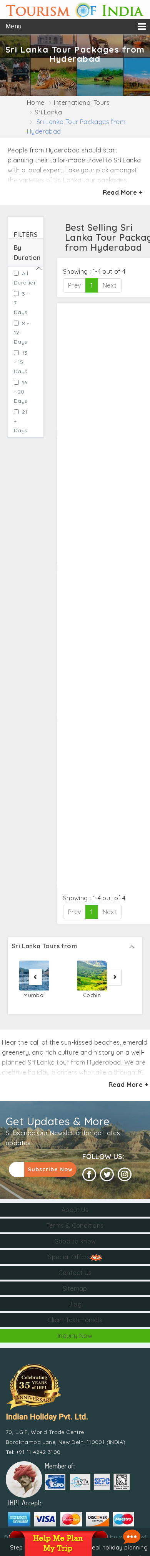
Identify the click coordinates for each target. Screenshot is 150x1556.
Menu (14, 26)
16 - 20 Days (21, 391)
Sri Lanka (48, 112)
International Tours (82, 102)
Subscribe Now (50, 1169)
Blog (75, 1304)
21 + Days (21, 421)
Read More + (122, 192)
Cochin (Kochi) (92, 999)
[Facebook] (89, 1175)
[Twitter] (107, 1175)
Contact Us (75, 1273)
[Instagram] (125, 1175)
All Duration (22, 278)
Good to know (75, 1241)
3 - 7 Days (21, 303)
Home (36, 102)
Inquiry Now (75, 1335)
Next (110, 285)
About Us (75, 1210)
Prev (74, 285)
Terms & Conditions (74, 1225)
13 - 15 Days (21, 362)
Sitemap (75, 1288)
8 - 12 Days (21, 332)
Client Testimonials (75, 1320)
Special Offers (69, 1257)
